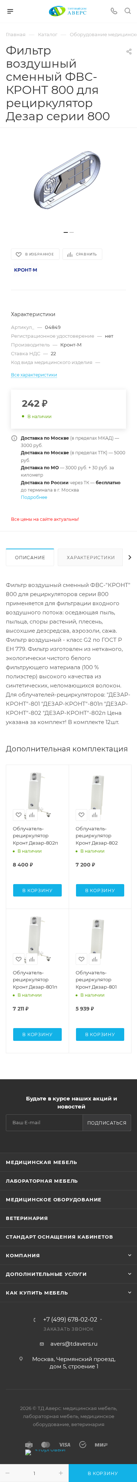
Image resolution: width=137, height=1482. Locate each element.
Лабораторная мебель (42, 1181)
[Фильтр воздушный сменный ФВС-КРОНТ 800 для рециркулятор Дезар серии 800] (68, 183)
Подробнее (34, 497)
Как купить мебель (37, 1293)
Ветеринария (27, 1218)
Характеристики (91, 557)
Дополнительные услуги (46, 1274)
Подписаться (107, 1123)
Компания (23, 1255)
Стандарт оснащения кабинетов (59, 1237)
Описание (30, 557)
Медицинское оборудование (54, 1199)
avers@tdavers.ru (74, 1343)
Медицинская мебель (41, 1162)
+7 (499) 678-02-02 (70, 1320)
